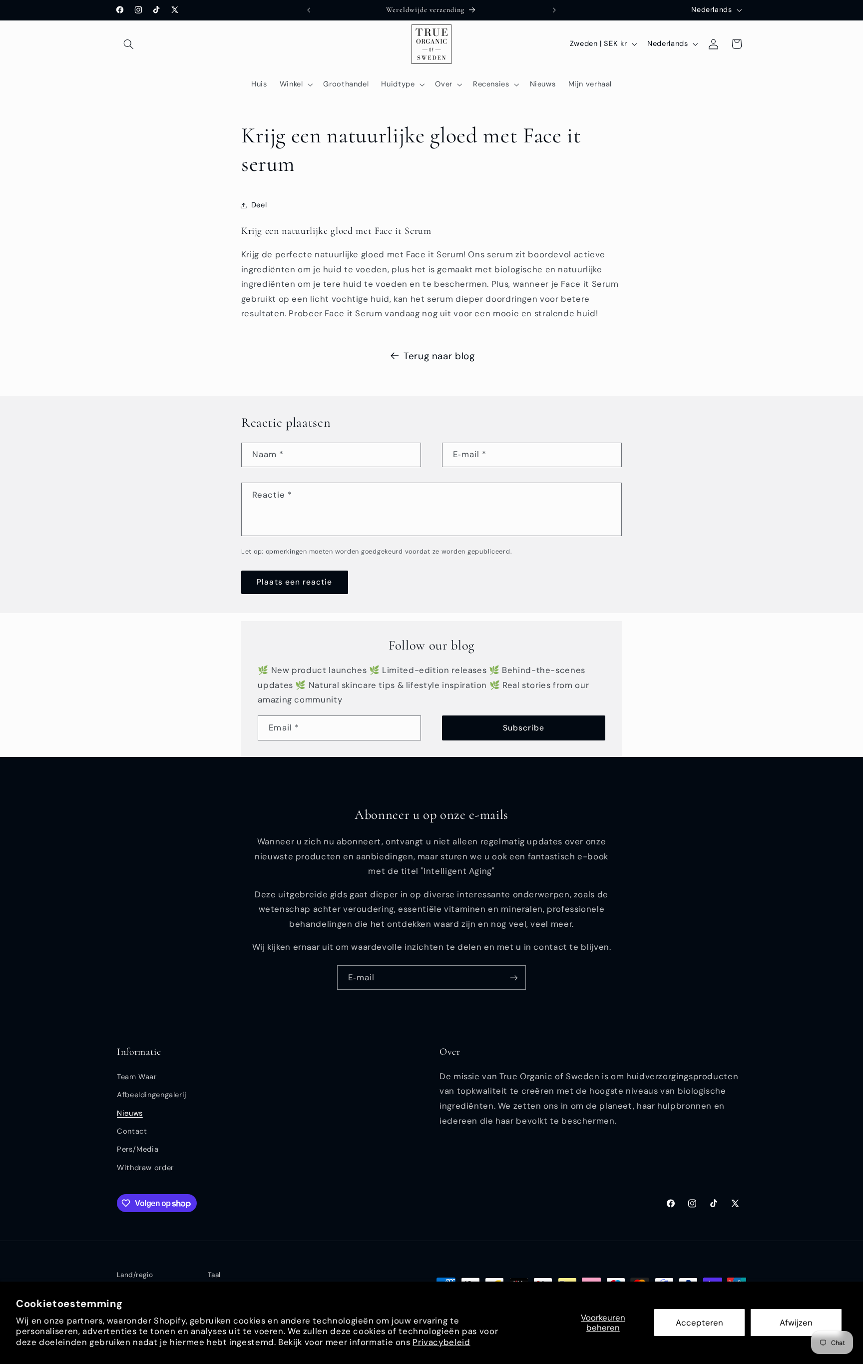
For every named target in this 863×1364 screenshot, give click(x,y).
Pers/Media (137, 1149)
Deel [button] (259, 205)
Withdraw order (145, 1168)
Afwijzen (796, 1322)
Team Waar (137, 1077)
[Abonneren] (513, 977)
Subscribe (523, 727)
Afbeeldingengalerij (152, 1095)
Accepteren (699, 1322)
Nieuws (130, 1113)
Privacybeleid (441, 1342)
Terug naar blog (439, 356)
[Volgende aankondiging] (554, 10)
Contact (132, 1131)
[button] (128, 43)
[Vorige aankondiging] (309, 10)
